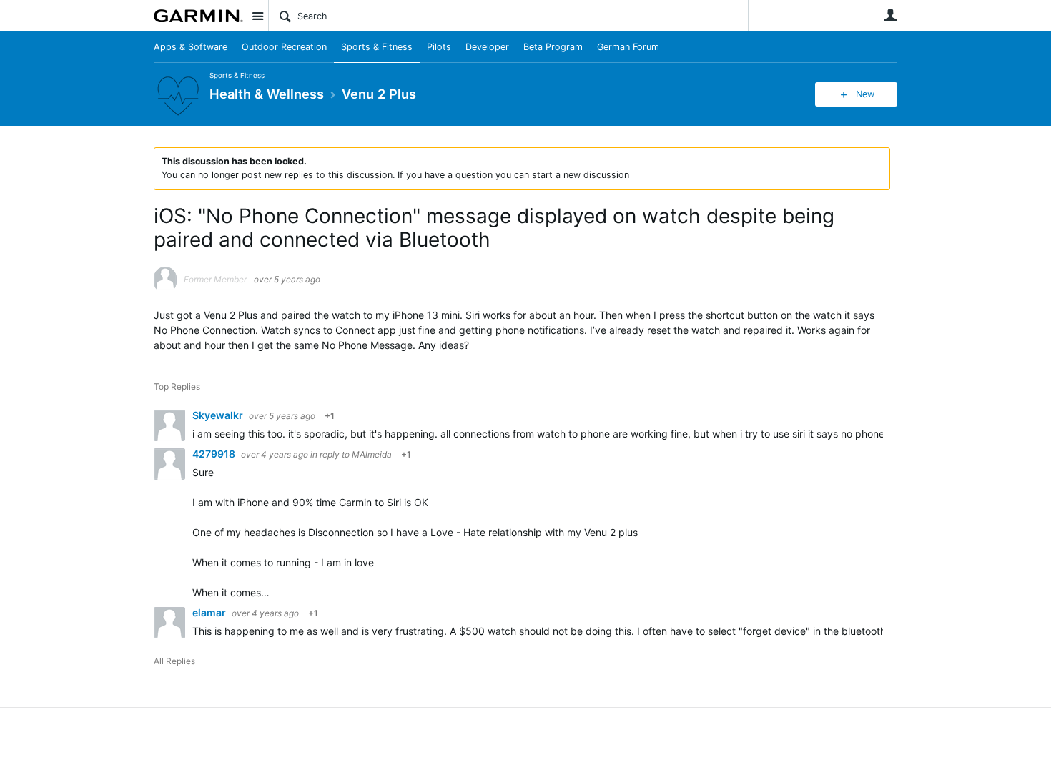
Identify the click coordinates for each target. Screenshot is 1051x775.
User (890, 15)
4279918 (214, 454)
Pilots (439, 46)
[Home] (198, 15)
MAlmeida (372, 454)
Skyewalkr (218, 415)
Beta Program (553, 46)
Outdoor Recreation (284, 46)
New (865, 94)
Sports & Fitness (377, 46)
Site (257, 15)
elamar (210, 612)
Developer (487, 46)
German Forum (628, 46)
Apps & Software (190, 46)
